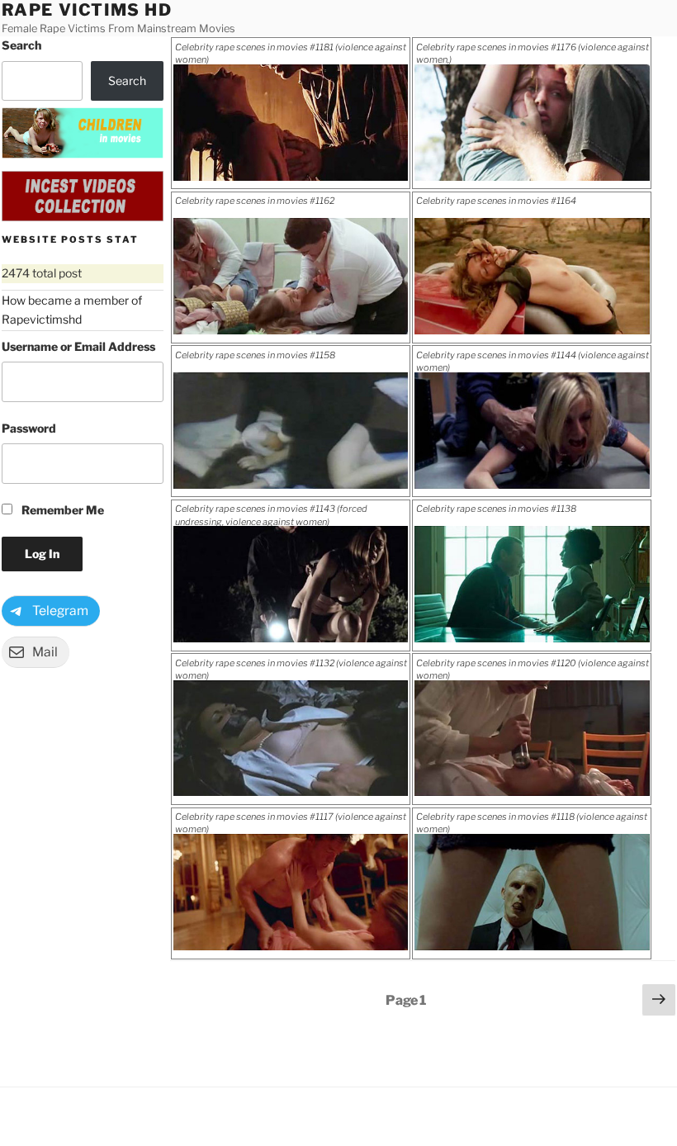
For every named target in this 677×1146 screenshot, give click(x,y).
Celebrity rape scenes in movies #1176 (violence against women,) (532, 52)
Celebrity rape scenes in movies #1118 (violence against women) (531, 822)
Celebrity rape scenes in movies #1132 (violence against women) (291, 668)
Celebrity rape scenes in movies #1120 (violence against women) (532, 668)
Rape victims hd (87, 10)
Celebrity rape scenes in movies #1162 (254, 200)
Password (29, 428)
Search (21, 45)
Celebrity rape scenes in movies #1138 (496, 508)
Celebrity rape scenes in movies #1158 (255, 355)
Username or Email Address (78, 346)
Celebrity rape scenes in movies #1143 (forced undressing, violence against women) (271, 514)
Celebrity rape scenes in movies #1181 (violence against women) (290, 52)
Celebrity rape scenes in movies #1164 (496, 200)
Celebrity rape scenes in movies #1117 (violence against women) (290, 822)
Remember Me (61, 510)
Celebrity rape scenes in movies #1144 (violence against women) (532, 360)
